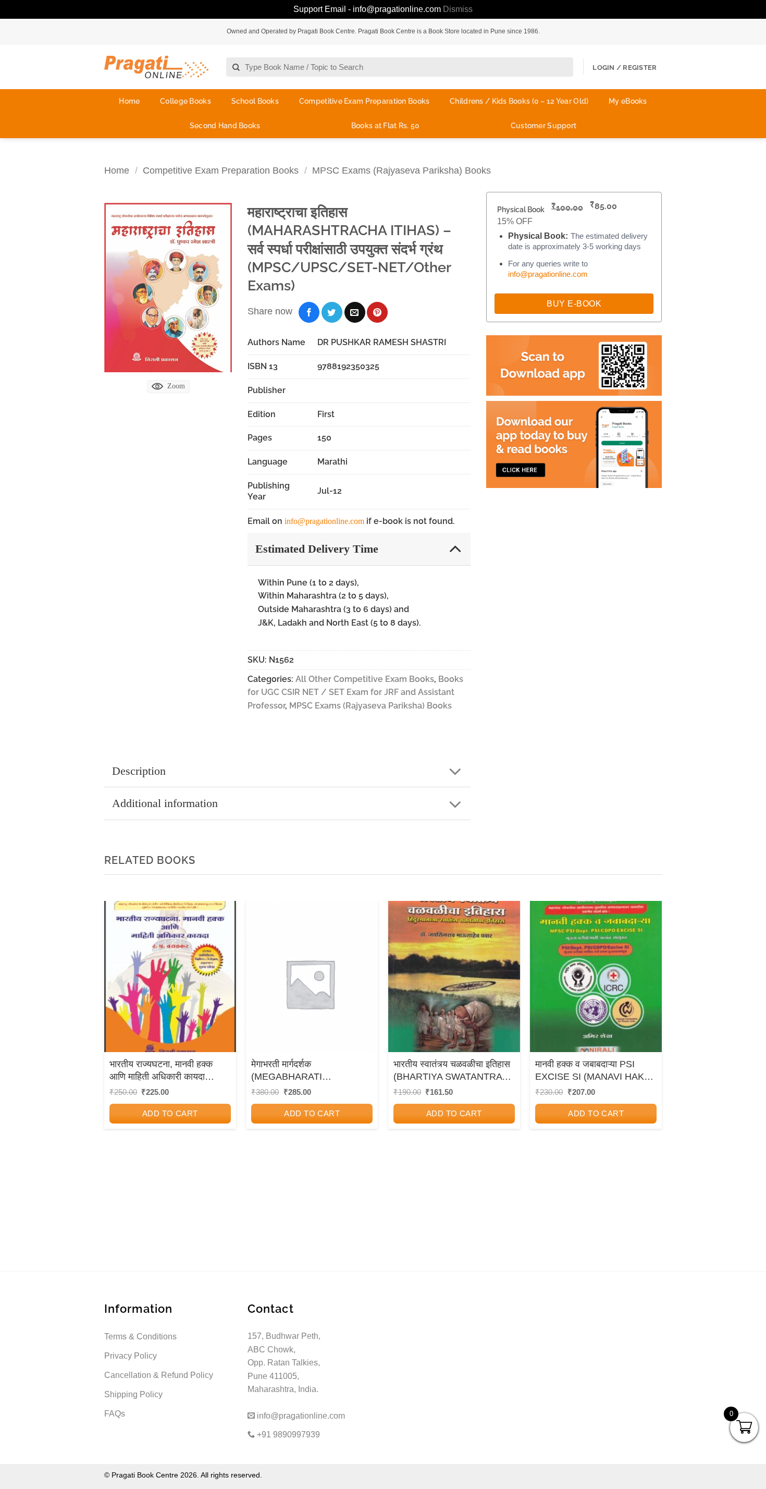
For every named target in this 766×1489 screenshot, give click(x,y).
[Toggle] (455, 548)
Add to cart (170, 1113)
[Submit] (236, 67)
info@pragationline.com (324, 521)
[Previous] (115, 1041)
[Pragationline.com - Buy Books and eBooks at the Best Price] (156, 67)
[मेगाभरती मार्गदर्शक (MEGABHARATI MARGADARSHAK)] (312, 980)
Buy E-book (574, 303)
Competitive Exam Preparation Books (364, 101)
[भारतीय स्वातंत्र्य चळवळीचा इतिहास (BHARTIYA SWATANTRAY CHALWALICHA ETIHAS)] (454, 980)
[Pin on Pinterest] (377, 312)
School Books (255, 101)
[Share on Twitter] (332, 312)
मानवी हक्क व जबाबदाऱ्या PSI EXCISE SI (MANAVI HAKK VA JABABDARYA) (592, 1071)
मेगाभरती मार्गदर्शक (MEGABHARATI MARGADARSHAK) (292, 1071)
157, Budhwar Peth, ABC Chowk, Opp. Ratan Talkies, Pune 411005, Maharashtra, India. (284, 1363)
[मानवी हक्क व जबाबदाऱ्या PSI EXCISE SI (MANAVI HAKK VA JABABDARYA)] (596, 980)
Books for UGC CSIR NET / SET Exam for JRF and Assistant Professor (355, 692)
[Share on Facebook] (309, 312)
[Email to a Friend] (354, 312)
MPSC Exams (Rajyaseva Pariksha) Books (401, 170)
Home (129, 101)
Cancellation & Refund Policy (158, 1375)
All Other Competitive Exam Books (364, 679)
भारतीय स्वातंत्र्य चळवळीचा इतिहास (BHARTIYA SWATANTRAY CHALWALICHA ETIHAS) (451, 1071)
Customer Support (543, 125)
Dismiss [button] (458, 9)
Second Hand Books (225, 125)
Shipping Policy (133, 1394)
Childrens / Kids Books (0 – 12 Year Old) (519, 101)
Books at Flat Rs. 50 (385, 125)
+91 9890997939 (287, 1434)
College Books (185, 101)
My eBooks (628, 101)
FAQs (114, 1413)
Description (139, 770)
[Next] (650, 1041)
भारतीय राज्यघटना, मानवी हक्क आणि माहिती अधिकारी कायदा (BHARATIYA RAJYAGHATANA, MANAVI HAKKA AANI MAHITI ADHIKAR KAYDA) (166, 1071)
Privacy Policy (130, 1355)
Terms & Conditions (140, 1336)
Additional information (165, 803)
